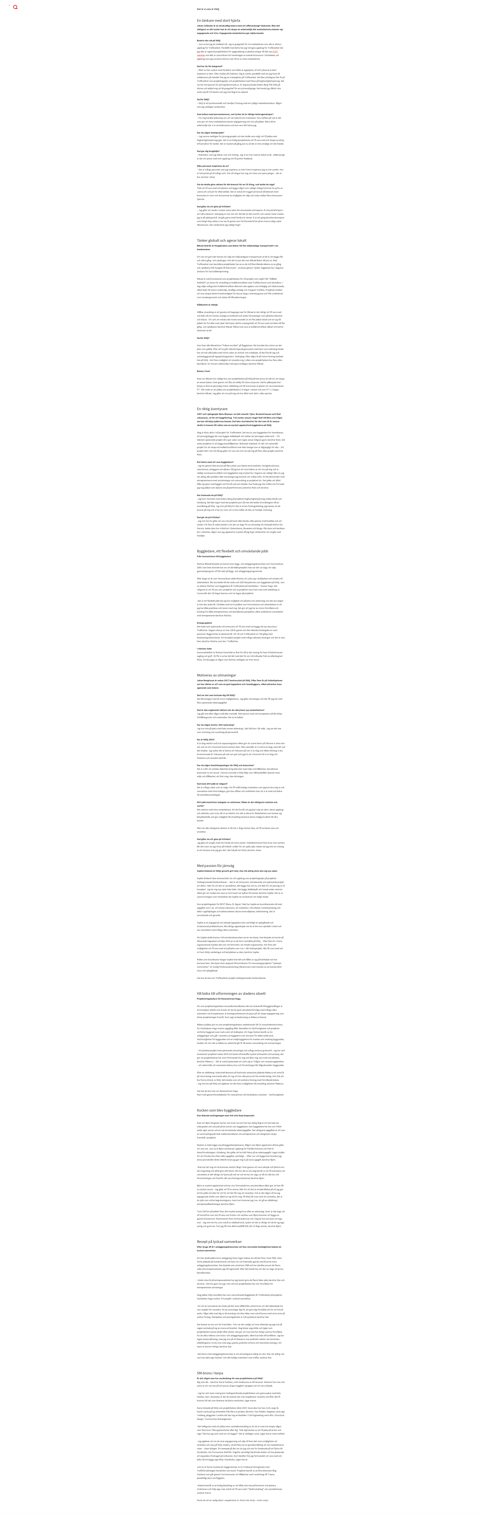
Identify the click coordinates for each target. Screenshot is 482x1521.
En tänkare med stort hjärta (218, 20)
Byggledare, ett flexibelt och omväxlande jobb (232, 551)
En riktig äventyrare (212, 408)
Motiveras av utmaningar (216, 675)
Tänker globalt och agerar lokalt (222, 240)
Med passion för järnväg (215, 865)
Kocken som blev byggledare (219, 1110)
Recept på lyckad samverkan (219, 1241)
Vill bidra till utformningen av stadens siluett (231, 993)
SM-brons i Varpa (210, 1373)
